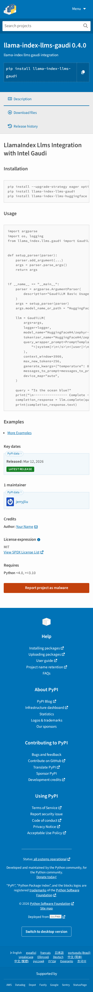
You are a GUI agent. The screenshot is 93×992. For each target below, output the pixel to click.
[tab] (46, 99)
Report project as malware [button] (46, 587)
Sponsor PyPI (46, 773)
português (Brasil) (79, 953)
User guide (44, 660)
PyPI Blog (44, 701)
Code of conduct (44, 820)
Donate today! (46, 877)
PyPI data (13, 453)
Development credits (44, 779)
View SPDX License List (21, 552)
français (45, 953)
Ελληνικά (43, 957)
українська (26, 957)
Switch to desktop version (46, 931)
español (31, 953)
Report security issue (46, 814)
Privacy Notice (44, 826)
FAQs (46, 673)
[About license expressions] (38, 540)
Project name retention (44, 667)
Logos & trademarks (46, 720)
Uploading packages (45, 654)
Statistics (46, 714)
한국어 (81, 961)
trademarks (38, 890)
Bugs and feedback (47, 754)
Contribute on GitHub (44, 761)
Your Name (24, 526)
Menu (76, 8)
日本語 (59, 953)
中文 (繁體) (21, 961)
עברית (52, 961)
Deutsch (58, 957)
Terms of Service (45, 808)
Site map (46, 908)
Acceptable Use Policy (44, 833)
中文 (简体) (75, 957)
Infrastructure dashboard (44, 707)
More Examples (19, 433)
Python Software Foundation (50, 903)
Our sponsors (46, 726)
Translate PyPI (44, 767)
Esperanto (66, 961)
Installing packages (44, 648)
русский (38, 961)
